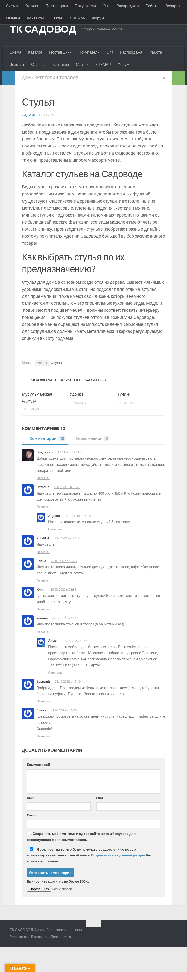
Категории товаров (56, 78)
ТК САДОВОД (43, 29)
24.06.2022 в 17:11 (65, 618)
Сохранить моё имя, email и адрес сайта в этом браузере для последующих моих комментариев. (81, 837)
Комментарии (47, 438)
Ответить (43, 478)
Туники (124, 394)
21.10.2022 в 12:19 (68, 681)
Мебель (42, 363)
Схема (12, 6)
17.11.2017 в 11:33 (70, 452)
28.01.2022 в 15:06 (64, 561)
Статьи (57, 18)
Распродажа (127, 6)
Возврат (16, 64)
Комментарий (39, 765)
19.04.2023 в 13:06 (64, 710)
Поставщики (57, 6)
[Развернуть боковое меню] (8, 78)
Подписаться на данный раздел (118, 855)
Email (101, 798)
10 (163, 78)
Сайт (31, 815)
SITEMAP (77, 18)
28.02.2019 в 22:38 (67, 538)
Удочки (76, 394)
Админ (30, 115)
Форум (98, 18)
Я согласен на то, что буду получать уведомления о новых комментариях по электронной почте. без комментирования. (89, 855)
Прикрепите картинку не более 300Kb (58, 881)
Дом (26, 78)
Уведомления (92, 438)
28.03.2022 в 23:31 (63, 589)
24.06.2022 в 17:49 (76, 640)
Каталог (32, 6)
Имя (31, 798)
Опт (106, 6)
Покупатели (85, 6)
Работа (152, 6)
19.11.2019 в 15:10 (78, 516)
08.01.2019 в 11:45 (67, 487)
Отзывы (13, 18)
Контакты (35, 18)
